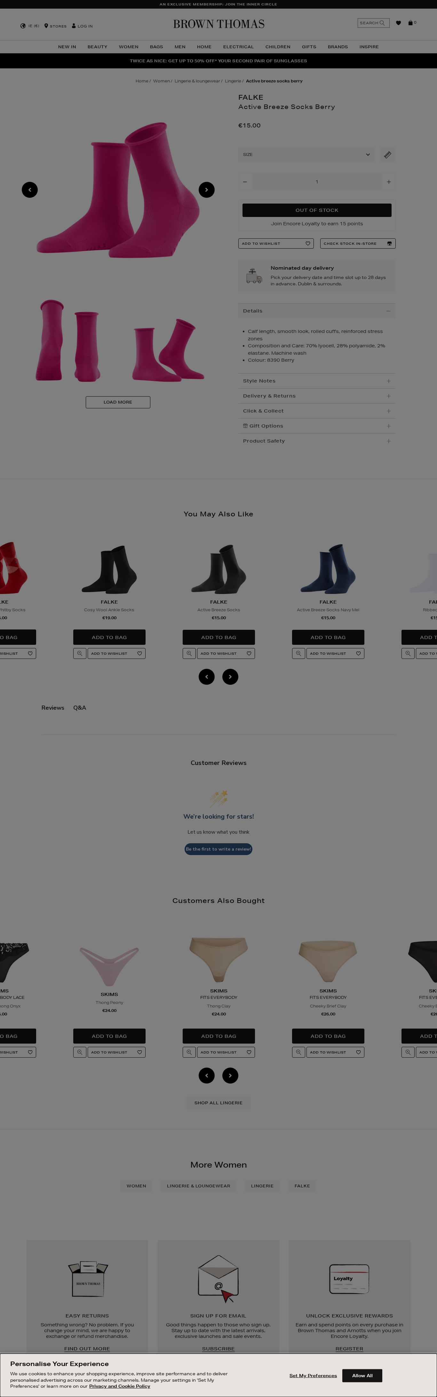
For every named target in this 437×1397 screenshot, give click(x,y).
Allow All (362, 1375)
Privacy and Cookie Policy (119, 1386)
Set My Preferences (313, 1375)
